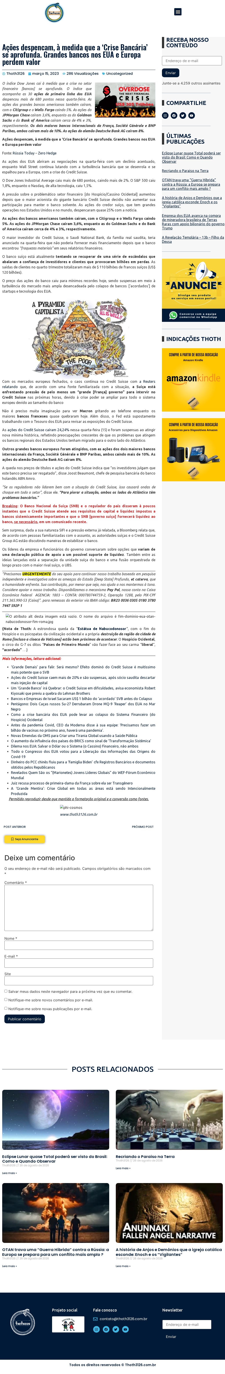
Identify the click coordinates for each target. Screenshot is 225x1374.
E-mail (11, 956)
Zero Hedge (47, 153)
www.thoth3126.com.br (78, 814)
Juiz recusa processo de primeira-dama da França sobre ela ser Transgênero (72, 783)
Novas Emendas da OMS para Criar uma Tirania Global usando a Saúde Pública (74, 736)
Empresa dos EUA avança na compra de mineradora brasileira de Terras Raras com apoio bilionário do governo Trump (193, 222)
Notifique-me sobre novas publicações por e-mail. (50, 1009)
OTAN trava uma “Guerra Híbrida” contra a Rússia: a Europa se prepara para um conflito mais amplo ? (191, 184)
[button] (177, 11)
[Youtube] (191, 115)
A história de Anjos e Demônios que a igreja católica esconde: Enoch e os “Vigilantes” (192, 202)
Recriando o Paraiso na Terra (185, 171)
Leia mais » (9, 1173)
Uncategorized (119, 73)
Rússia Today (23, 153)
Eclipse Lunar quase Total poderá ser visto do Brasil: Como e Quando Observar (191, 157)
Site (7, 974)
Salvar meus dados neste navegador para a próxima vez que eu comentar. (70, 991)
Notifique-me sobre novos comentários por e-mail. (50, 1000)
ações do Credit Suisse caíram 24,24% (37, 430)
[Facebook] (174, 115)
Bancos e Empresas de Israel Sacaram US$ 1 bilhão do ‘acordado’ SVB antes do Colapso (81, 699)
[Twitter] (183, 115)
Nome (10, 938)
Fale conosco (105, 1310)
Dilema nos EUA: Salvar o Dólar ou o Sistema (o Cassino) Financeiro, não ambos (74, 746)
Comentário (15, 882)
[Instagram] (165, 115)
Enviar (170, 73)
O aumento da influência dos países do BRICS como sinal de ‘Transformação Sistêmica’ (81, 741)
